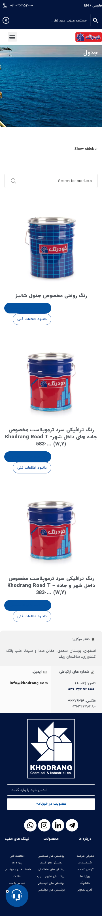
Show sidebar (86, 149)
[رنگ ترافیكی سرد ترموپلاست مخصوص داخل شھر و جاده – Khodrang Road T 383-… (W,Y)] (51, 525)
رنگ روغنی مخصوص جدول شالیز (51, 295)
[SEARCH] (10, 181)
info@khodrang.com (29, 683)
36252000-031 (81, 689)
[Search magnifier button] (96, 20)
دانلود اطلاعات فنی (32, 319)
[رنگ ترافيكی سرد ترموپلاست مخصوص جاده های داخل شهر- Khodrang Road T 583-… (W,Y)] (51, 377)
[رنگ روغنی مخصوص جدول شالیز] (51, 242)
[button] (12, 37)
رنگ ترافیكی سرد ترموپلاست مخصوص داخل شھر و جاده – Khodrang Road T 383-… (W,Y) (51, 585)
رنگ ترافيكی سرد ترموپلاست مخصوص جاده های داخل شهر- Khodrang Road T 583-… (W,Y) (51, 437)
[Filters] (81, 282)
